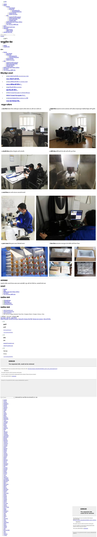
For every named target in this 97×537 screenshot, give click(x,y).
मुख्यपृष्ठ (5, 4)
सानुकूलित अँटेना (12, 20)
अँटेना (7, 15)
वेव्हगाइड (8, 6)
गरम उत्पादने (3, 317)
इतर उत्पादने (8, 23)
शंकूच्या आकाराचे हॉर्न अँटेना (14, 18)
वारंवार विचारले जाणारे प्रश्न (9, 27)
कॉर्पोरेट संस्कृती (9, 31)
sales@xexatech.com (8, 345)
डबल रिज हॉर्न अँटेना (13, 19)
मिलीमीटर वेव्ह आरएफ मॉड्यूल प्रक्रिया (14, 22)
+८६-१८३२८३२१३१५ (8, 332)
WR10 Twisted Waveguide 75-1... (16, 95)
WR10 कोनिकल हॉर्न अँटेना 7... (14, 84)
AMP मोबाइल (14, 317)
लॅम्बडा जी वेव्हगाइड (4, 319)
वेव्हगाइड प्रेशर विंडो (28, 319)
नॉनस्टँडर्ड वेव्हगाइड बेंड (16, 11)
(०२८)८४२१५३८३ (7, 330)
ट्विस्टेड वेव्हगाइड (12, 13)
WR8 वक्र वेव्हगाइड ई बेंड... (13, 101)
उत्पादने (4, 5)
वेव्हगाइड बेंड (11, 9)
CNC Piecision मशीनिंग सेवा (12, 24)
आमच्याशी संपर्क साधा (7, 32)
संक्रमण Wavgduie (13, 14)
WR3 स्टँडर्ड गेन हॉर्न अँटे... (13, 79)
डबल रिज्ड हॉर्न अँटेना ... (12, 90)
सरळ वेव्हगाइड (12, 8)
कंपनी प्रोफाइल (9, 29)
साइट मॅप (8, 317)
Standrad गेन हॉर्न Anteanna (15, 17)
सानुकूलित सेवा (6, 46)
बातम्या (4, 25)
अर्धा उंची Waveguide (13, 319)
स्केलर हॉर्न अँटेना (47, 319)
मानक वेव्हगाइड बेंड (16, 10)
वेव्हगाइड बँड (21, 319)
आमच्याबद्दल (5, 28)
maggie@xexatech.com (8, 343)
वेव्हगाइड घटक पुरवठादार (38, 319)
